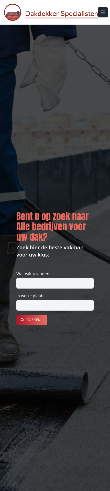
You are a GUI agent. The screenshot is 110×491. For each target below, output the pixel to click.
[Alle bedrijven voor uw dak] (51, 12)
